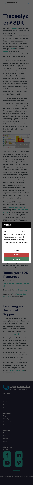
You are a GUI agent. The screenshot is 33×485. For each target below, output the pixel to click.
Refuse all (16, 255)
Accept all (16, 259)
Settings (16, 250)
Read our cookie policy (20, 242)
